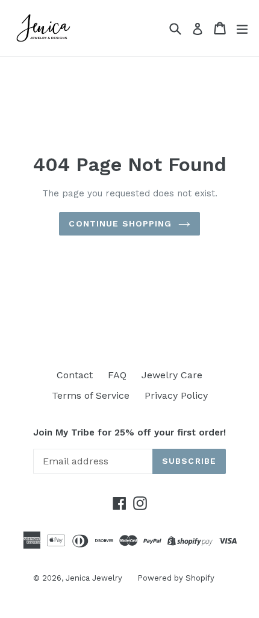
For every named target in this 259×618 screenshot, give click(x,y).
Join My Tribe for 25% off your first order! (129, 432)
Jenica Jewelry (94, 577)
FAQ (117, 375)
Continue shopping (120, 223)
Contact (75, 375)
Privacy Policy (176, 395)
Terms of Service (91, 395)
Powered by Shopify (175, 577)
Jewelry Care (172, 375)
